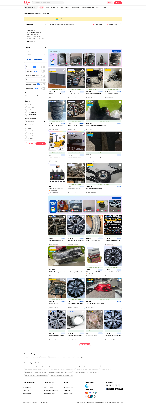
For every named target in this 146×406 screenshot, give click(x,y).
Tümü (29, 105)
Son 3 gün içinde (32, 109)
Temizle (31, 143)
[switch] (43, 67)
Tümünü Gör (116, 51)
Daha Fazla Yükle (85, 344)
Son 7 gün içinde (32, 112)
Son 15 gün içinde (32, 114)
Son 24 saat (31, 107)
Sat (119, 2)
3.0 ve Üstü (30, 131)
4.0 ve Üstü (30, 135)
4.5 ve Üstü (30, 138)
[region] (85, 59)
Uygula (41, 143)
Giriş (109, 2)
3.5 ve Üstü (30, 133)
